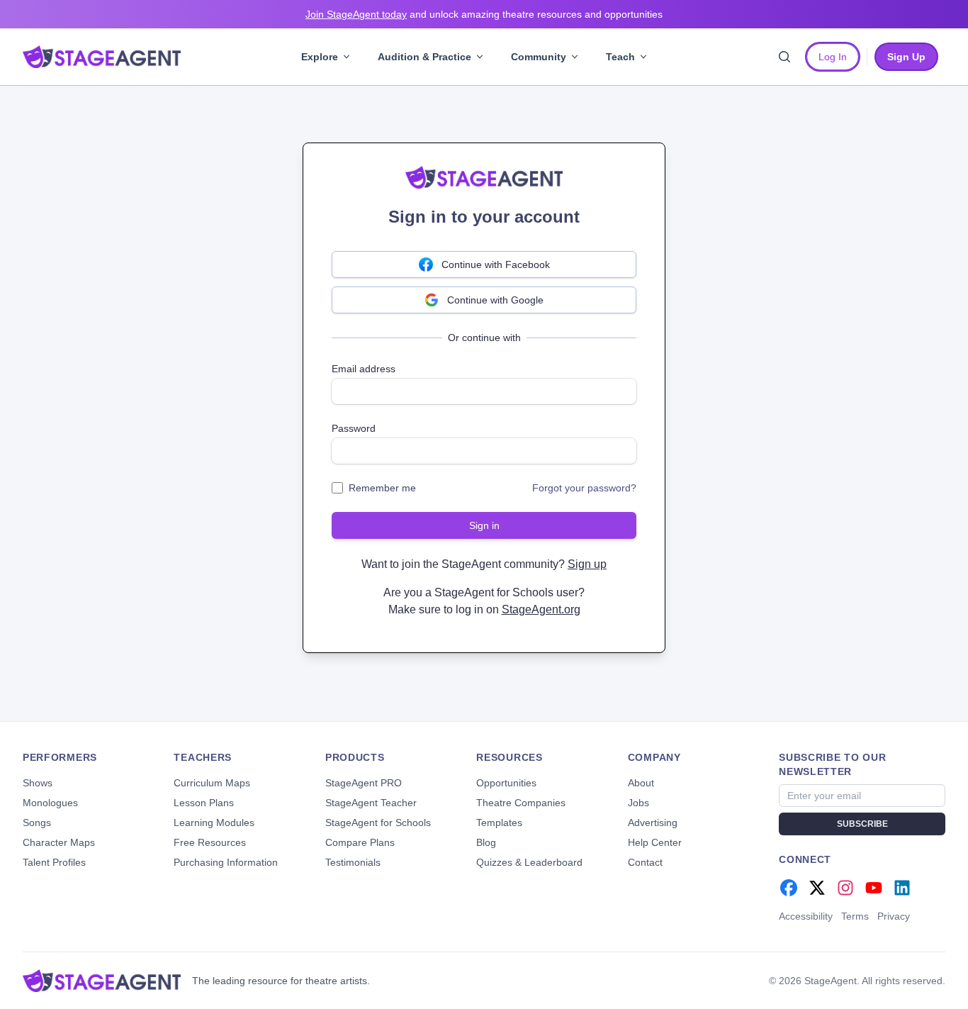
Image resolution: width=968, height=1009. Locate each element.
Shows (37, 782)
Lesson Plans (204, 802)
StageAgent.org (541, 609)
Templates (499, 822)
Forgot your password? (584, 488)
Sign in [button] (484, 525)
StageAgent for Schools (378, 822)
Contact (645, 862)
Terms (855, 916)
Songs (37, 822)
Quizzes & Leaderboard (529, 862)
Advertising (652, 822)
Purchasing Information (226, 862)
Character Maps (59, 842)
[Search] (784, 57)
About (641, 782)
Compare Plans (360, 842)
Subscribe (862, 824)
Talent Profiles (54, 862)
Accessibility (806, 916)
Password (354, 428)
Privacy (893, 916)
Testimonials (353, 862)
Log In (832, 56)
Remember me (382, 488)
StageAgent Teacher (371, 802)
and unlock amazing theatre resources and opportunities (484, 14)
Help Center (655, 842)
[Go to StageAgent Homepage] (102, 980)
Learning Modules (214, 822)
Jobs (638, 802)
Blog (486, 842)
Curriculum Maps (212, 782)
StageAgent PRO (363, 782)
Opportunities (506, 782)
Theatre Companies (520, 802)
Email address (363, 368)
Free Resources (210, 842)
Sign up (587, 564)
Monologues (50, 802)
